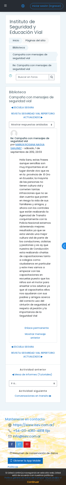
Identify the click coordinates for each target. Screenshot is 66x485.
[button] (11, 77)
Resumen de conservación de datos (35, 453)
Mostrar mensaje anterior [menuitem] (35, 335)
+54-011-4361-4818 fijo (31, 430)
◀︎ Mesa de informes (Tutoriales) (32, 374)
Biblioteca (19, 47)
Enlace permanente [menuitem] (37, 328)
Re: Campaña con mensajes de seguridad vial (32, 67)
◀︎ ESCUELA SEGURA (22, 107)
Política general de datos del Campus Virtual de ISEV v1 (33, 477)
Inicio (16, 40)
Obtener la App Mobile (27, 460)
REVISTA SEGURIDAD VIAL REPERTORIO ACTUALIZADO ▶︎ (33, 115)
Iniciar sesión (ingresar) (46, 6)
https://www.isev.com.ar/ (33, 425)
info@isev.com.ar (27, 436)
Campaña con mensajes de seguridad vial (30, 56)
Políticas (13, 467)
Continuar (33, 482)
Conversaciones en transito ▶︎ (33, 396)
